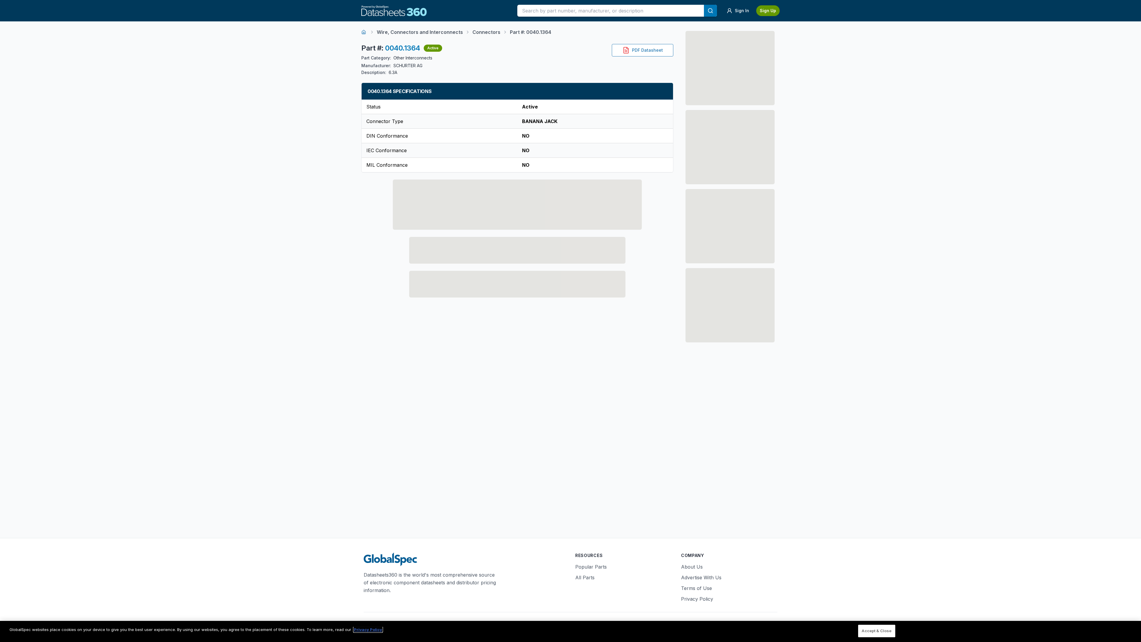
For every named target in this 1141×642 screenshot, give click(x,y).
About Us (692, 567)
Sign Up (768, 10)
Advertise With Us (701, 577)
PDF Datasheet (647, 50)
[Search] (710, 11)
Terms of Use (696, 588)
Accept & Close (876, 630)
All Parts (585, 577)
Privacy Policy (697, 599)
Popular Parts (591, 567)
